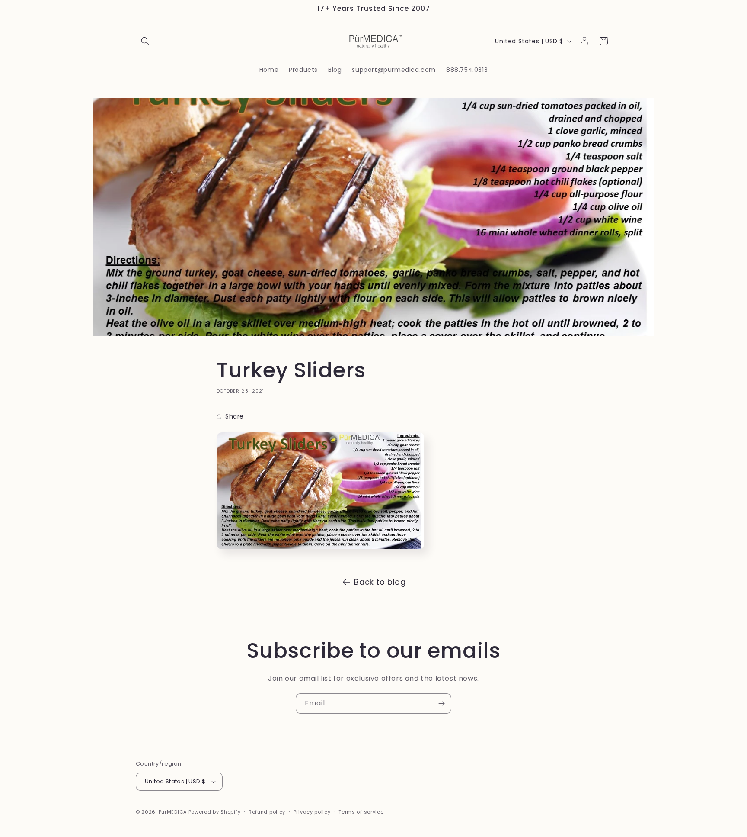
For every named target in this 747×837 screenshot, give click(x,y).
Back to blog (379, 581)
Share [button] (234, 416)
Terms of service (360, 811)
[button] (145, 41)
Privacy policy (312, 811)
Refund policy (267, 811)
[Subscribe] (441, 703)
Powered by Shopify (214, 811)
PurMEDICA (173, 811)
